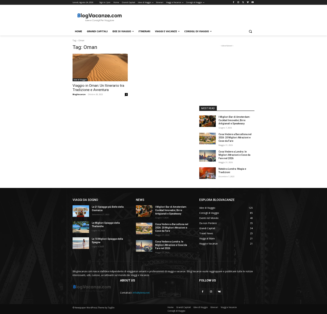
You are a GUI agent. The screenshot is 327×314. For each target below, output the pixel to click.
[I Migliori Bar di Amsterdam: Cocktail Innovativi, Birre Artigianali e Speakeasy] (207, 121)
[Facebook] (234, 2)
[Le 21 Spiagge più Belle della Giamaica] (81, 211)
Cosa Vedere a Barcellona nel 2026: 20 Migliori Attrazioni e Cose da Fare (235, 137)
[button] (250, 31)
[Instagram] (238, 2)
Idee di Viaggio (80, 80)
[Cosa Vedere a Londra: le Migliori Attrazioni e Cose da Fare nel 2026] (207, 156)
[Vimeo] (248, 2)
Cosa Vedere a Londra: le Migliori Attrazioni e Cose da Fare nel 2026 (234, 155)
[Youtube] (252, 2)
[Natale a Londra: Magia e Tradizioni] (207, 173)
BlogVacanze (79, 94)
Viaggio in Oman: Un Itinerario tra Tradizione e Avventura (98, 87)
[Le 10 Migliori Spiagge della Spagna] (81, 243)
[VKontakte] (219, 291)
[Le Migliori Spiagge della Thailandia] (81, 227)
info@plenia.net (141, 292)
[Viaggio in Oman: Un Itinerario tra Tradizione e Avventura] (100, 67)
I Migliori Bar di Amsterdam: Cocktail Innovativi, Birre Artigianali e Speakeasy (234, 120)
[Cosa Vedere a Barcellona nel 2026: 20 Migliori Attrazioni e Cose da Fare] (207, 138)
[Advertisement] (189, 17)
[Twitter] (243, 2)
